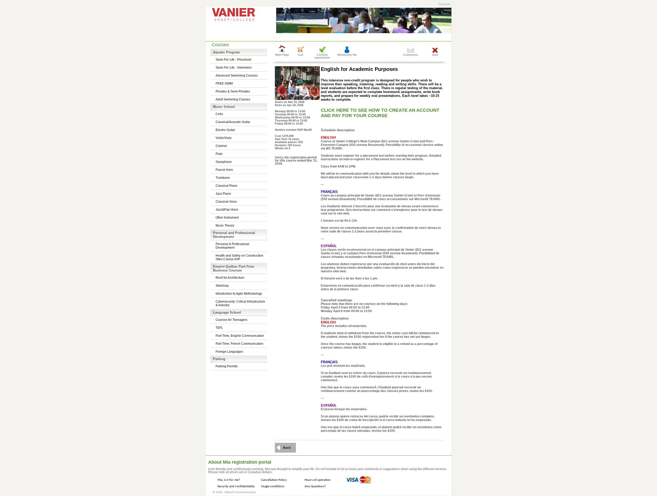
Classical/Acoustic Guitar (233, 122)
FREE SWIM (224, 83)
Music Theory (225, 225)
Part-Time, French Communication (239, 343)
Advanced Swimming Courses (237, 75)
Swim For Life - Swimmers (234, 67)
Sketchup (222, 285)
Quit (435, 54)
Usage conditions (272, 486)
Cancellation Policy (274, 480)
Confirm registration (322, 56)
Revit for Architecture (230, 277)
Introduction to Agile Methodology (239, 293)
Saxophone (224, 162)
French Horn (224, 170)
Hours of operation (318, 480)
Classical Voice (226, 201)
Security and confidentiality (236, 486)
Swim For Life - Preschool (233, 59)
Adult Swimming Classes (233, 99)
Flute (219, 154)
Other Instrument (227, 217)
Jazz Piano (223, 193)
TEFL (219, 328)
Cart (300, 54)
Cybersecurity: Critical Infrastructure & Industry (240, 303)
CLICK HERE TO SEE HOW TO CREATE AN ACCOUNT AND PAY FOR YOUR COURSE (380, 113)
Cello (219, 114)
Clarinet (221, 146)
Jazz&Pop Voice (227, 209)
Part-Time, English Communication (240, 336)
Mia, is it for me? (228, 480)
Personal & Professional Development (232, 245)
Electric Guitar (225, 130)
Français (444, 4)
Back (287, 448)
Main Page (282, 54)
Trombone (223, 178)
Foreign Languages (229, 351)
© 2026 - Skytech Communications (234, 492)
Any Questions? (315, 486)
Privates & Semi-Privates (233, 91)
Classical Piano (226, 186)
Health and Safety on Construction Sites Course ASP (239, 257)
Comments (410, 54)
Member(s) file (347, 54)
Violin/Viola (223, 138)
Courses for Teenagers (231, 320)
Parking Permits (227, 366)
